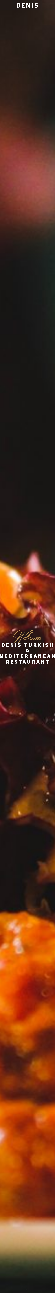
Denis (27, 5)
